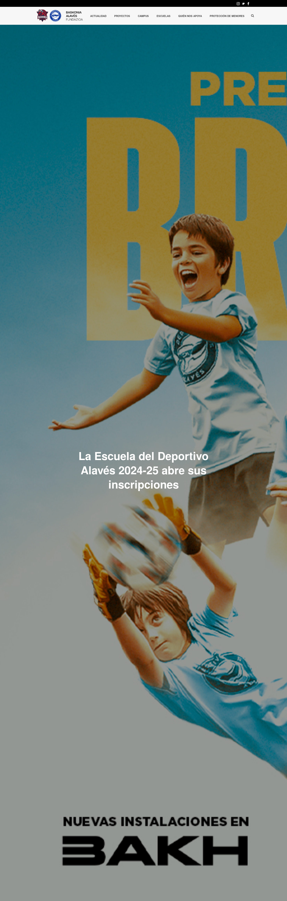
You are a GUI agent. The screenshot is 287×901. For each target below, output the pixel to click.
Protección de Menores (227, 16)
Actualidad (98, 16)
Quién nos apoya (190, 16)
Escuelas (163, 16)
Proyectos (122, 16)
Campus (143, 16)
